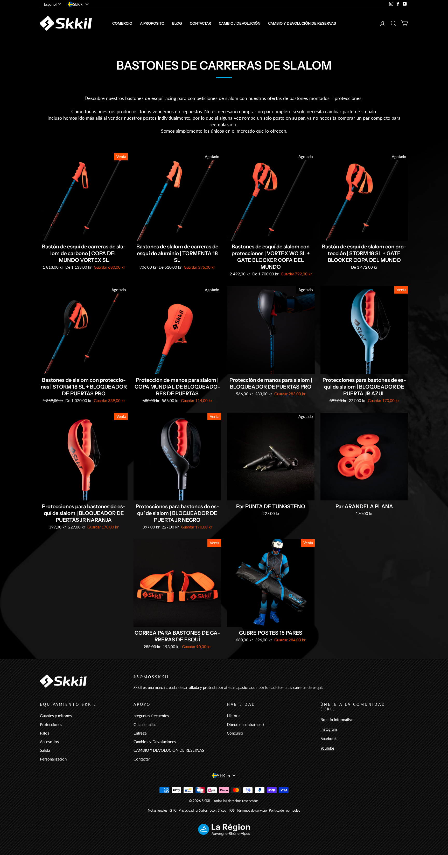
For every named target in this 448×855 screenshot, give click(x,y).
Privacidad (186, 810)
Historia (233, 715)
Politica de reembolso (284, 810)
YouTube (327, 748)
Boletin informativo (337, 719)
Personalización (53, 759)
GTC (173, 810)
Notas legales (157, 810)
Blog (177, 23)
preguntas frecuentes (151, 715)
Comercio (122, 23)
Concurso (235, 733)
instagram (328, 729)
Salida (45, 750)
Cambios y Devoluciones (155, 741)
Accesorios (49, 741)
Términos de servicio (252, 810)
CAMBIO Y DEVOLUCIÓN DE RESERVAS (302, 23)
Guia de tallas (145, 724)
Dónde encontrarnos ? (245, 724)
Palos (44, 733)
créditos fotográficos (211, 810)
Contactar (200, 23)
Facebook (328, 738)
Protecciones (51, 724)
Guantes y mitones (56, 715)
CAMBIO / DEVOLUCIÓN (239, 23)
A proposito (152, 23)
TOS (231, 810)
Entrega (140, 733)
